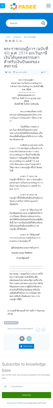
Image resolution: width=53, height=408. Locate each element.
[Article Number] (6, 72)
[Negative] (43, 329)
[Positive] (37, 329)
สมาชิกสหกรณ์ (11, 323)
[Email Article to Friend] (29, 338)
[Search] (43, 23)
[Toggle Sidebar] (2, 5)
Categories (17, 37)
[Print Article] (22, 338)
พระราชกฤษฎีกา (30, 37)
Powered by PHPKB (15, 403)
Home (8, 37)
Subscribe (27, 346)
